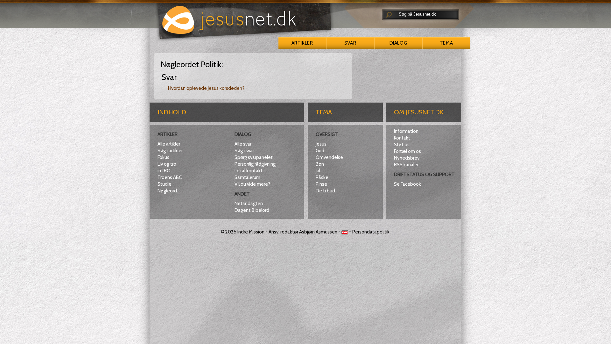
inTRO (164, 171)
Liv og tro (167, 164)
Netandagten (249, 203)
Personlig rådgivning (255, 164)
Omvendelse (329, 157)
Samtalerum (247, 177)
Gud (320, 151)
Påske (322, 177)
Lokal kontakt (249, 171)
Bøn (320, 164)
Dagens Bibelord (252, 210)
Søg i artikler (170, 151)
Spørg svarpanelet (254, 157)
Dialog (398, 43)
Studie (165, 184)
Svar (350, 43)
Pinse (321, 184)
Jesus (321, 144)
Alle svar (243, 144)
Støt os (402, 144)
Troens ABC (170, 177)
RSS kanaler (406, 165)
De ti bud (325, 191)
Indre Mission (250, 232)
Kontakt (402, 138)
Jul (318, 171)
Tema (446, 43)
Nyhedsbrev (406, 158)
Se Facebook (407, 184)
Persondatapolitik (371, 232)
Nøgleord (167, 191)
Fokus (163, 157)
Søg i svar (244, 151)
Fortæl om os (407, 151)
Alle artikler (169, 144)
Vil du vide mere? (252, 184)
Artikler (302, 43)
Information (406, 131)
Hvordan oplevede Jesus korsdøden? (206, 88)
